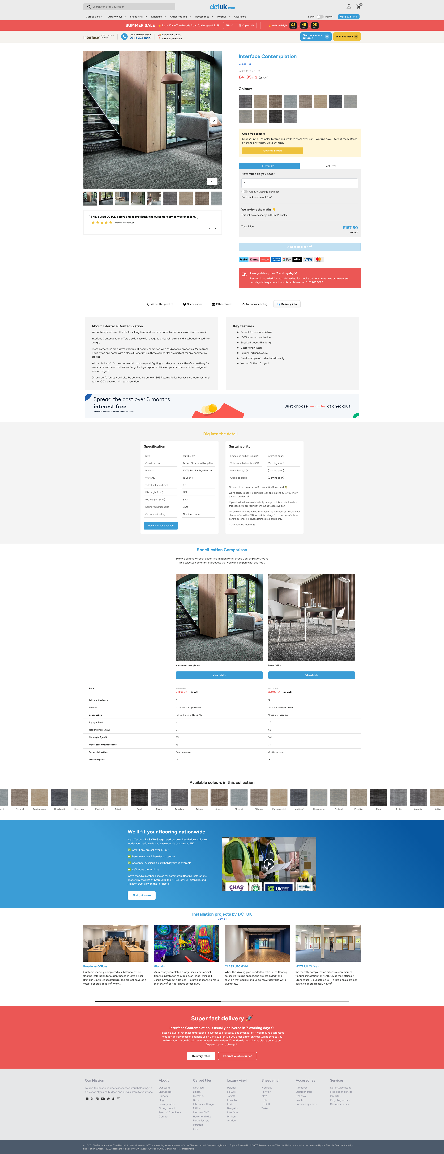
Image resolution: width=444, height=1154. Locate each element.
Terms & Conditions (170, 1112)
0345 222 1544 (348, 16)
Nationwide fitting (340, 1087)
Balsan (196, 1091)
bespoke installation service (187, 839)
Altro (264, 1096)
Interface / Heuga (203, 1104)
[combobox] (129, 6)
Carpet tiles (93, 16)
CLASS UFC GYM (236, 966)
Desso (196, 1100)
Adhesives (302, 1087)
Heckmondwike (202, 1116)
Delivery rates (201, 1056)
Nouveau (198, 1087)
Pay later (335, 1096)
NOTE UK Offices (307, 966)
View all (222, 918)
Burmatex (198, 1096)
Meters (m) (269, 166)
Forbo (230, 1104)
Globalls (159, 966)
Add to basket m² (299, 246)
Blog (161, 1100)
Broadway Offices (95, 966)
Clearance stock (339, 1104)
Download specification (161, 525)
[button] (358, 6)
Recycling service (340, 1100)
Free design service (341, 1091)
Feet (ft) (330, 166)
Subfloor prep (304, 1091)
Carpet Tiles (245, 63)
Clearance (240, 16)
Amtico (231, 1120)
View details (219, 675)
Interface (232, 1112)
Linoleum (156, 16)
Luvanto (232, 1100)
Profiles (300, 1100)
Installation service (169, 34)
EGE (195, 1128)
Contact (163, 1116)
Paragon (198, 1124)
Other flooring (178, 16)
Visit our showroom (170, 38)
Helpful (221, 16)
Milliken (197, 1108)
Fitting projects (168, 1108)
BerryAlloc (233, 1108)
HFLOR (231, 1091)
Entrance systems (306, 1104)
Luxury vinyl (115, 16)
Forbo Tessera (201, 1120)
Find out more (142, 895)
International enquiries (237, 1056)
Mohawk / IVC (201, 1112)
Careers (163, 1096)
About (164, 1080)
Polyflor (231, 1087)
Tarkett (231, 1096)
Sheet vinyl (136, 16)
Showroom (165, 1091)
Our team (164, 1087)
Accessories (202, 16)
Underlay (301, 1096)
